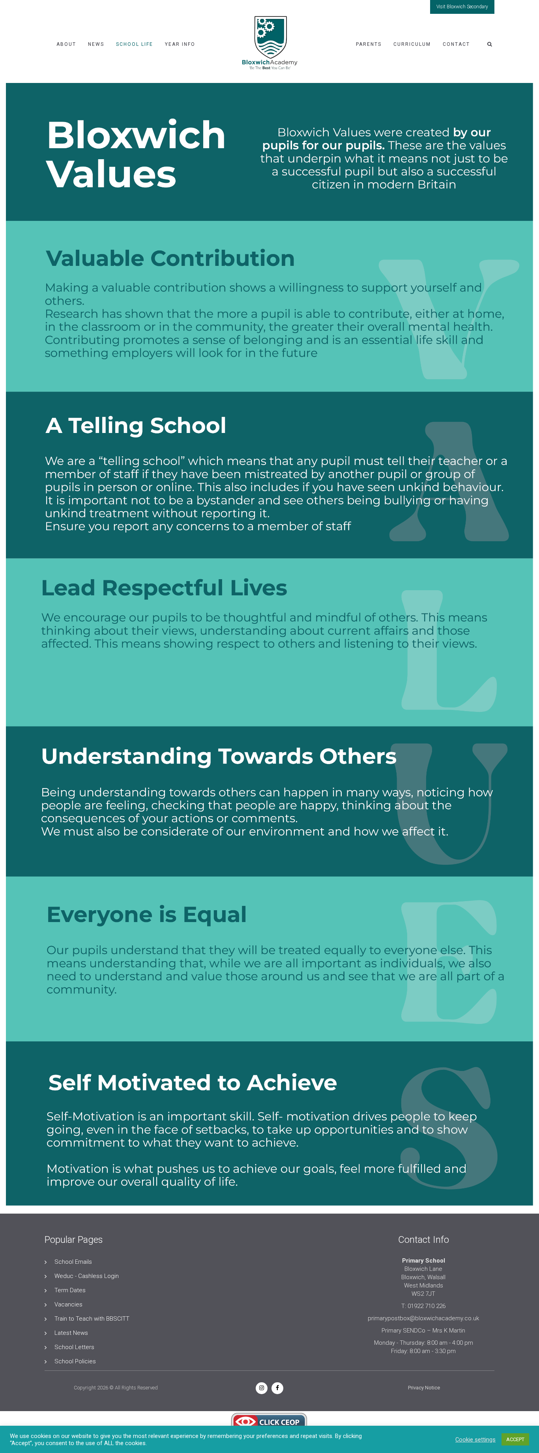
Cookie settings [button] (475, 1439)
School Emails (73, 1261)
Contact (456, 44)
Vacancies (68, 1304)
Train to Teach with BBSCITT (91, 1318)
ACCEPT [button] (515, 1439)
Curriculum (412, 44)
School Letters (74, 1347)
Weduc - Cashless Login (86, 1276)
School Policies (75, 1361)
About (66, 44)
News (96, 44)
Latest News (71, 1332)
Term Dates (70, 1290)
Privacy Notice (424, 1388)
